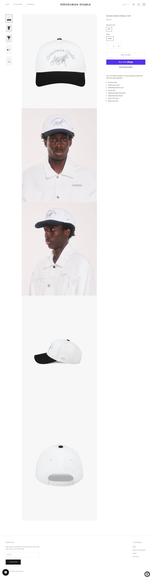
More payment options (125, 67)
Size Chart (136, 557)
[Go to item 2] (9, 28)
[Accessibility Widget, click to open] (147, 574)
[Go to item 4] (9, 49)
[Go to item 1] (9, 18)
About (134, 553)
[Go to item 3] (9, 38)
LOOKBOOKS (30, 4)
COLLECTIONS (18, 4)
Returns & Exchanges (139, 550)
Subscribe (13, 562)
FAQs (134, 547)
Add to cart (126, 55)
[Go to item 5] (9, 61)
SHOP (7, 4)
